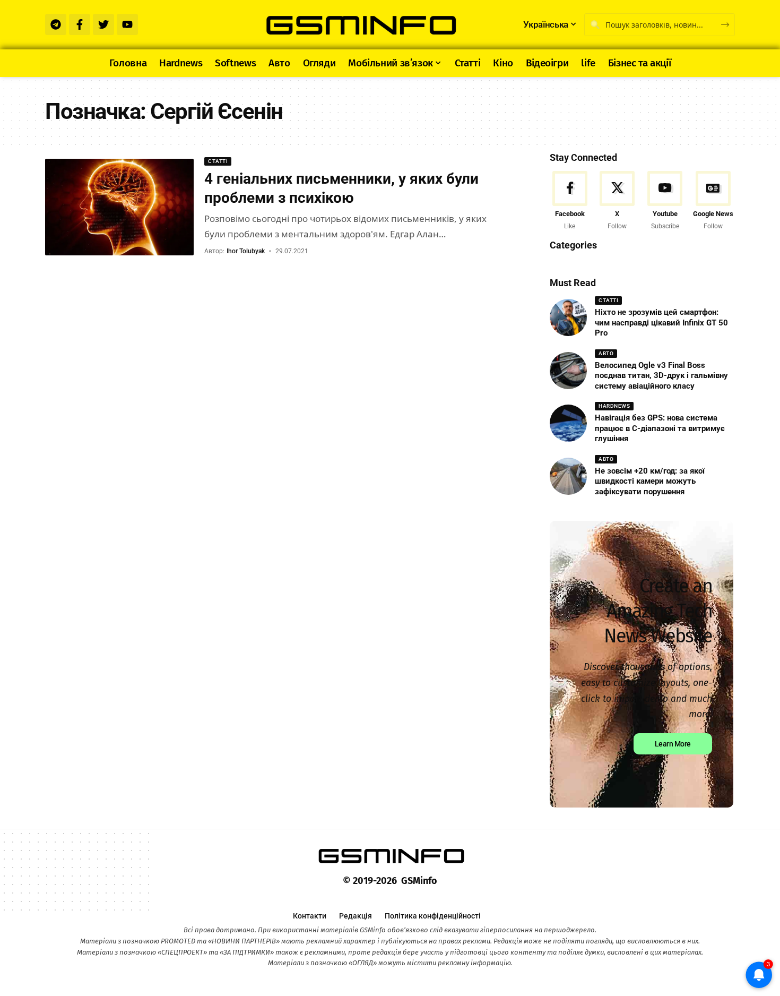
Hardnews (614, 406)
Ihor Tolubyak (246, 251)
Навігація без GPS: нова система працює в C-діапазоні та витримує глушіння (660, 428)
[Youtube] (127, 24)
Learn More (673, 744)
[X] (617, 201)
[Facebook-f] (79, 24)
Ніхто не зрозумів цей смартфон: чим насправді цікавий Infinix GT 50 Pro (661, 322)
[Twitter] (103, 24)
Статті (218, 161)
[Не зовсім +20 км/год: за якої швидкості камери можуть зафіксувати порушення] (568, 476)
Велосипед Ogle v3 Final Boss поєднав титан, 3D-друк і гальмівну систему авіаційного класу (661, 375)
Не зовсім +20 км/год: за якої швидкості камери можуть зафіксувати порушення (650, 481)
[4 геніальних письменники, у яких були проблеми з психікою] (119, 207)
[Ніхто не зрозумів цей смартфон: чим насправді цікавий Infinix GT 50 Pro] (568, 317)
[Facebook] (570, 201)
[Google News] (713, 201)
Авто (606, 353)
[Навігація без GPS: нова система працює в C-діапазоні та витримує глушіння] (568, 423)
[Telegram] (55, 24)
